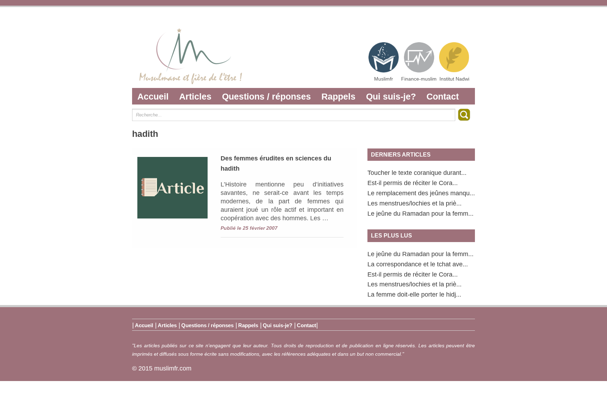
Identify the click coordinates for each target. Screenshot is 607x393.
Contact (442, 96)
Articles (195, 96)
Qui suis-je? (391, 96)
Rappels (338, 96)
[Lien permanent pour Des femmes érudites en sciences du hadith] (170, 186)
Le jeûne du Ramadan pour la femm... (420, 213)
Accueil (153, 96)
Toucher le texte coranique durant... (416, 172)
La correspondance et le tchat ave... (417, 264)
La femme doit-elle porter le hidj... (414, 294)
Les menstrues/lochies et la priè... (414, 203)
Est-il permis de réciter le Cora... (412, 182)
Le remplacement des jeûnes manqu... (421, 193)
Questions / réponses (266, 96)
